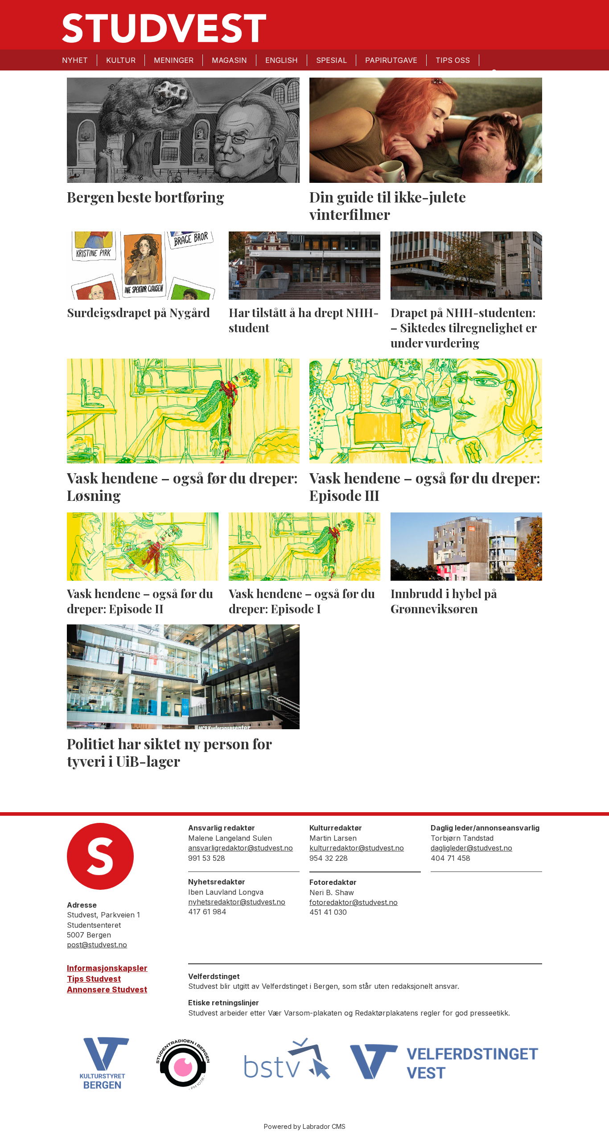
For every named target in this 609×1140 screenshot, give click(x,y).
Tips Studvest (94, 979)
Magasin (229, 60)
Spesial (331, 60)
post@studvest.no (97, 944)
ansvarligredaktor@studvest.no (240, 847)
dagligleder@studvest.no (471, 847)
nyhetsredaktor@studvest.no (236, 901)
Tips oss (453, 60)
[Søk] (493, 72)
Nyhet (75, 60)
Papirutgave (391, 60)
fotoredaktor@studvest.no (353, 902)
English (281, 60)
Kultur (121, 60)
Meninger (173, 60)
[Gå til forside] (164, 28)
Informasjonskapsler (107, 968)
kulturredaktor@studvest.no (356, 847)
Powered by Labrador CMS (305, 1126)
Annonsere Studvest (107, 989)
